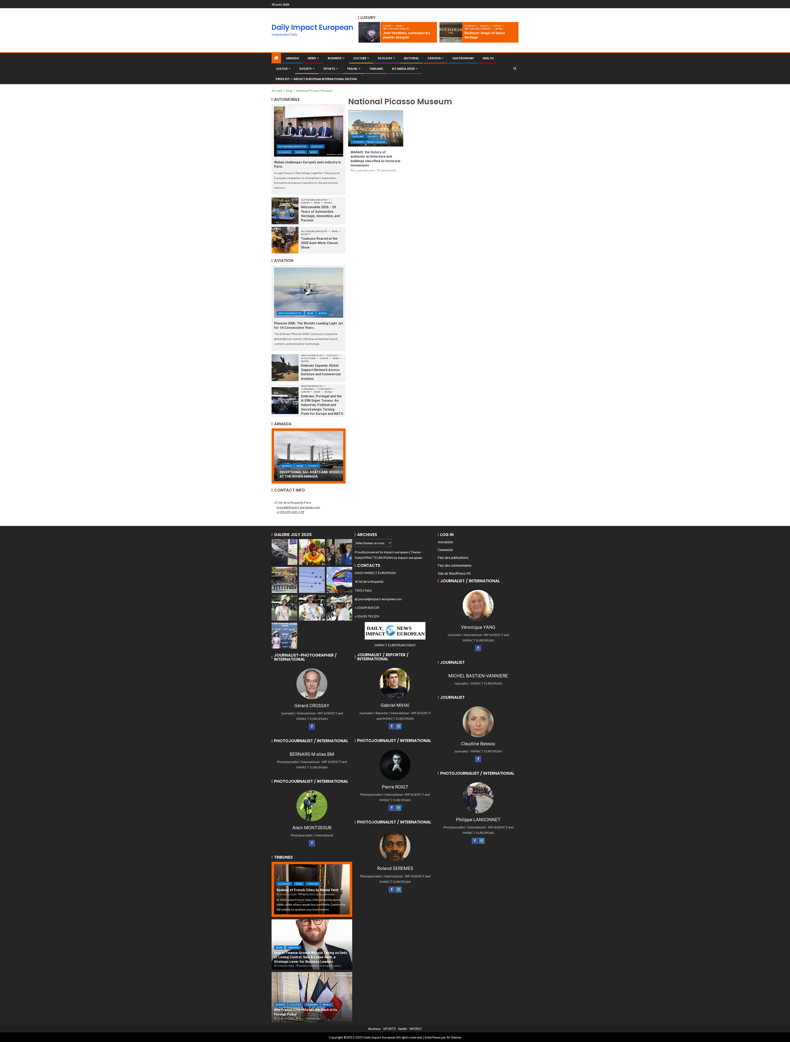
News (399, 25)
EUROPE (484, 25)
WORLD (499, 28)
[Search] (514, 68)
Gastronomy (463, 58)
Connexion (445, 550)
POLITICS (295, 1004)
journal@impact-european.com (298, 507)
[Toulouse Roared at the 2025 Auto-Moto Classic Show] (285, 240)
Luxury (387, 25)
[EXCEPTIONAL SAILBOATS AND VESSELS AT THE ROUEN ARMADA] (308, 456)
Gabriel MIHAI (387, 170)
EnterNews (432, 1037)
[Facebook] (312, 726)
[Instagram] (398, 726)
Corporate (325, 389)
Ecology (385, 58)
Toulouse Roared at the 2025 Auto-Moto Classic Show (319, 243)
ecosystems (308, 358)
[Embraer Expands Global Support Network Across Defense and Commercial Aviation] (285, 367)
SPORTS (329, 69)
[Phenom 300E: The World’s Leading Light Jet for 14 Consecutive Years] (308, 292)
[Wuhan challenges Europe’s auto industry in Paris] (308, 131)
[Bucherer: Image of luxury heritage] (450, 32)
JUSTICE (282, 69)
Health (488, 58)
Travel (352, 69)
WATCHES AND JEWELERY (396, 28)
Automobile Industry (293, 146)
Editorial (411, 58)
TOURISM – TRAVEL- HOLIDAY (369, 142)
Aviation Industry (290, 313)
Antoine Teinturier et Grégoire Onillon (320, 965)
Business (335, 58)
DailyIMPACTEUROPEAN (374, 557)
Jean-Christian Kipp (309, 1018)
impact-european (396, 552)
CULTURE (359, 58)
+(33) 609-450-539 (290, 512)
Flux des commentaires (455, 566)
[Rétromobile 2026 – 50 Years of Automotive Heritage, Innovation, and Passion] (285, 211)
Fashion (434, 58)
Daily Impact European (312, 27)
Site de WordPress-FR (454, 574)
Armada (292, 58)
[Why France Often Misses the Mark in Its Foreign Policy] (312, 997)
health (402, 1028)
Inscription (445, 542)
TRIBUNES (376, 69)
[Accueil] (276, 58)
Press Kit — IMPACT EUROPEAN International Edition (316, 79)
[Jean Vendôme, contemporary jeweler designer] (369, 32)
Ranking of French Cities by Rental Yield (307, 890)
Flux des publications (453, 558)
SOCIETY (305, 69)
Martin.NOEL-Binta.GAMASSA (318, 894)
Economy (470, 25)
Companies (307, 389)
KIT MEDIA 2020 (403, 69)
